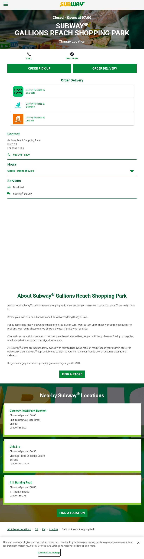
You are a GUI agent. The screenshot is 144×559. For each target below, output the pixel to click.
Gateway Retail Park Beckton (28, 410)
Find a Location (72, 513)
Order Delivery (104, 68)
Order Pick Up (39, 68)
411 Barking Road (21, 482)
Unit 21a (15, 446)
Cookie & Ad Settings (49, 552)
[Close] (138, 543)
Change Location (72, 41)
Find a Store (72, 374)
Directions (72, 58)
